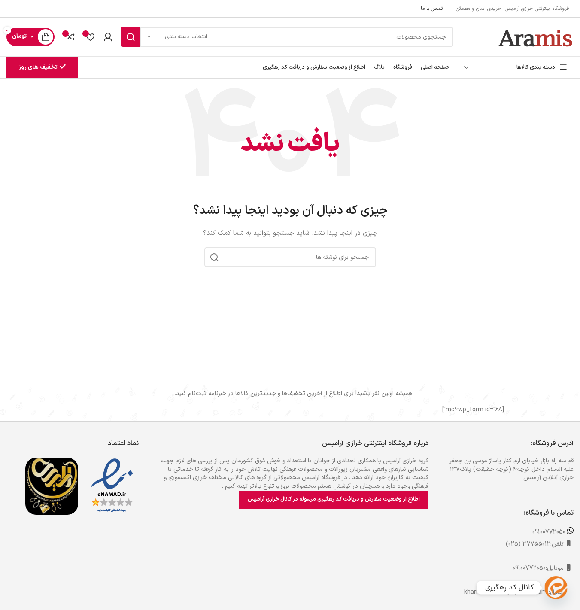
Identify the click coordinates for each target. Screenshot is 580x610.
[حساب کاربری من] (107, 37)
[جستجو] (130, 37)
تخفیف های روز (38, 67)
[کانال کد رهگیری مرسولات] (556, 587)
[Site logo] (536, 36)
